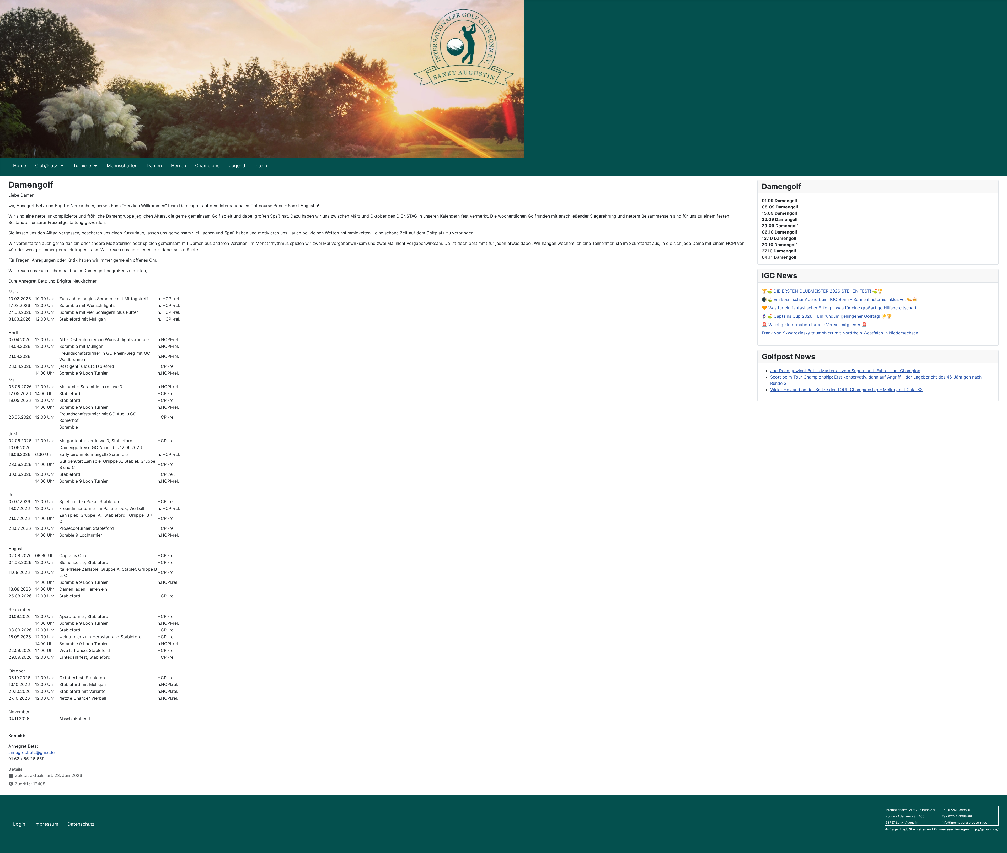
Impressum (46, 824)
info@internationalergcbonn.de (964, 822)
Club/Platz (46, 165)
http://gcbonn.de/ (985, 829)
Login (19, 824)
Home (19, 165)
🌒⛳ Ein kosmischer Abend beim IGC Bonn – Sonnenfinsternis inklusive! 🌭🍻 (839, 299)
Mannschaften (122, 165)
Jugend (237, 165)
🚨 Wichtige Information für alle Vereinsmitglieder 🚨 (814, 324)
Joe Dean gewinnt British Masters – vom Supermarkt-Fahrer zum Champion (845, 370)
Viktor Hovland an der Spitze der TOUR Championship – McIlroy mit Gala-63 (846, 389)
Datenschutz (81, 824)
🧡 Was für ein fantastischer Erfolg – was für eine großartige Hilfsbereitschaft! (840, 307)
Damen (154, 165)
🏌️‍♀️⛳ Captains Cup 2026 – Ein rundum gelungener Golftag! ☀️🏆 (827, 316)
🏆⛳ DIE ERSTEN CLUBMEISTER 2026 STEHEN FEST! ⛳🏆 (822, 291)
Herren (178, 165)
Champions (207, 165)
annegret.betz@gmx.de (31, 752)
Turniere (82, 165)
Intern (260, 165)
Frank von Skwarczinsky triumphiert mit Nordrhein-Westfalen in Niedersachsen (840, 333)
